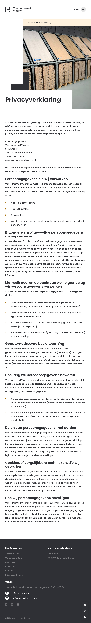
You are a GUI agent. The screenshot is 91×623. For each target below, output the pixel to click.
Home (30, 22)
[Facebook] (18, 604)
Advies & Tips (12, 553)
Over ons (10, 562)
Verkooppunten (13, 557)
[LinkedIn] (6, 604)
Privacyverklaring (14, 575)
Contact (9, 570)
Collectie (10, 566)
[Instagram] (12, 604)
